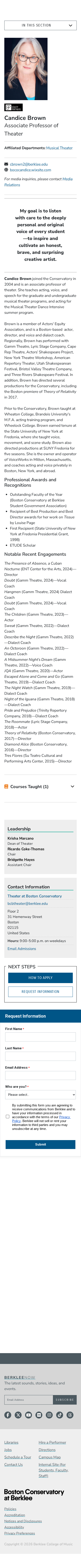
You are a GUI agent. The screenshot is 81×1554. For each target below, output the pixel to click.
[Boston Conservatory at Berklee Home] (40, 1494)
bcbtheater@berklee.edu (28, 903)
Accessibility (14, 1527)
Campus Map (50, 1457)
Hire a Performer (52, 1442)
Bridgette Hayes (21, 859)
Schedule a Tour (17, 1457)
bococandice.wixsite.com (30, 169)
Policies (10, 1509)
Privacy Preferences (19, 1533)
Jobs (8, 1449)
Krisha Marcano (21, 838)
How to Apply (40, 977)
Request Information (40, 991)
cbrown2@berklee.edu (29, 164)
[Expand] (70, 25)
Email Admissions (22, 948)
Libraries (11, 1442)
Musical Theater (59, 147)
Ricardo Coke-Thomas (26, 848)
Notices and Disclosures (23, 1521)
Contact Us (13, 1464)
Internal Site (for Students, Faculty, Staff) (53, 1470)
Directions (47, 1449)
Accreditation (14, 1515)
